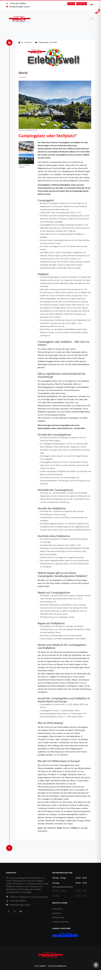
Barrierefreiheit (58, 917)
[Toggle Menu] (92, 19)
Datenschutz (57, 909)
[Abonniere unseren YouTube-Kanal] (20, 911)
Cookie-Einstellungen (60, 922)
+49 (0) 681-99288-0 (18, 4)
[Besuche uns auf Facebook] (8, 911)
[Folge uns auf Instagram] (14, 911)
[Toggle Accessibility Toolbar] (96, 965)
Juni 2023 (53, 42)
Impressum (56, 913)
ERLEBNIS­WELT (81, 3)
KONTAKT (71, 3)
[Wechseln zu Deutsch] (91, 4)
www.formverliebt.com (57, 966)
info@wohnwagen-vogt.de (19, 7)
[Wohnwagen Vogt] (19, 19)
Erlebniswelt (43, 42)
